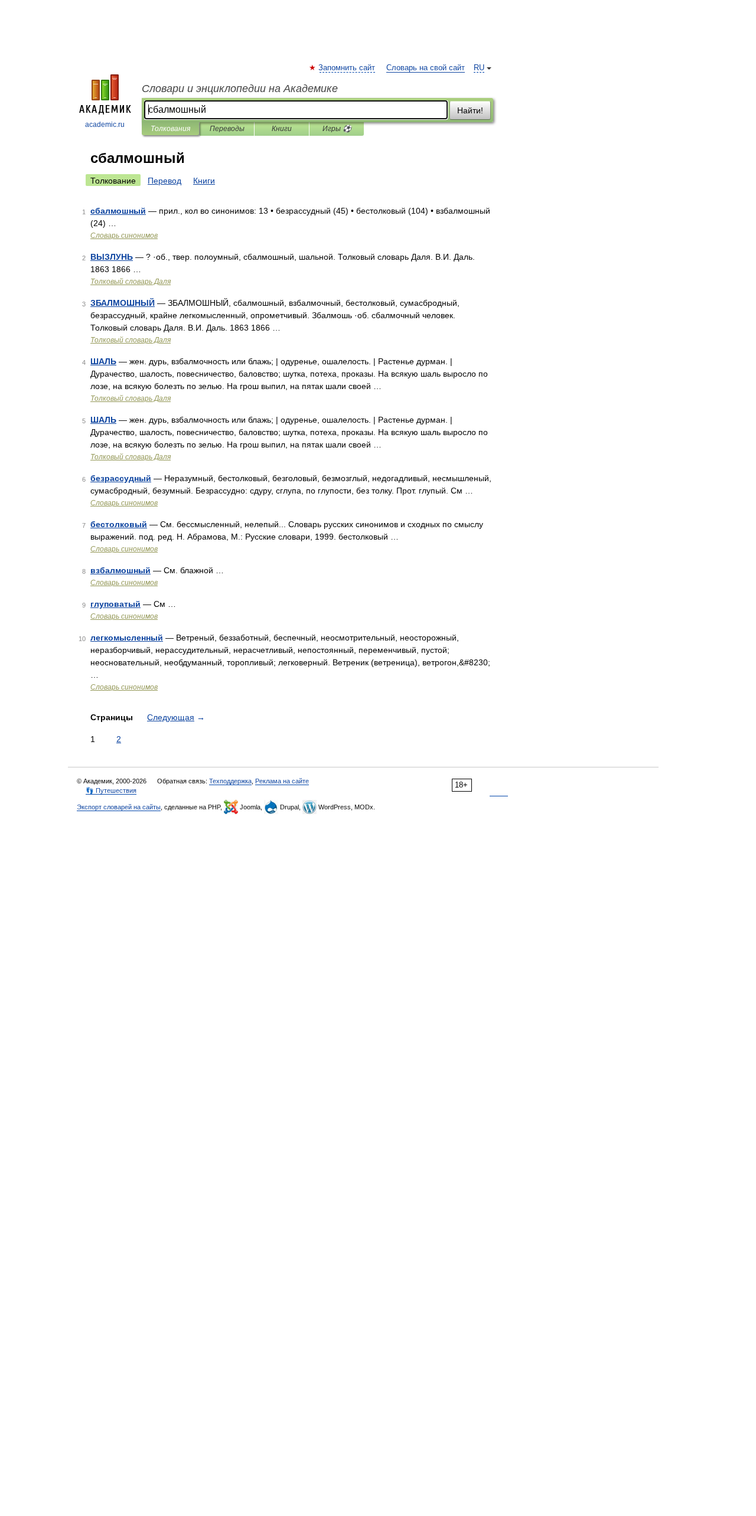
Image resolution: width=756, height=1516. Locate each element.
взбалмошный (120, 570)
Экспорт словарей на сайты (119, 807)
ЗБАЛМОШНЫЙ (122, 303)
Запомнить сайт (347, 68)
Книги (282, 129)
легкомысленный (126, 637)
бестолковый (118, 524)
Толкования (170, 129)
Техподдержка (230, 781)
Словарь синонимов (124, 235)
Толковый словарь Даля (130, 281)
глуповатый (115, 604)
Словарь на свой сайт (425, 68)
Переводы (227, 129)
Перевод (164, 180)
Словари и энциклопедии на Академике (240, 88)
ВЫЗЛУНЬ (111, 257)
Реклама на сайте (282, 781)
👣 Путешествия (111, 790)
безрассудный (120, 478)
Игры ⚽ (336, 129)
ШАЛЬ (103, 361)
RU (479, 68)
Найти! (470, 110)
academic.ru (105, 124)
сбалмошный (118, 210)
